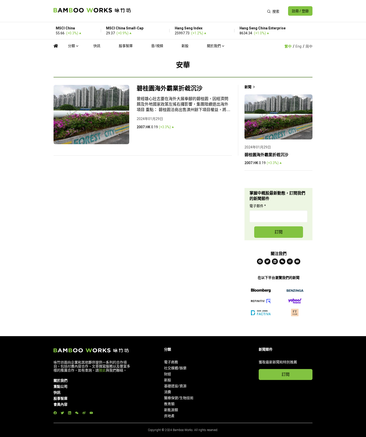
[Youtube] (297, 261)
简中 (308, 46)
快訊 (96, 46)
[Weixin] (282, 261)
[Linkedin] (275, 261)
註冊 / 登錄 (300, 11)
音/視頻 (157, 46)
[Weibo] (290, 261)
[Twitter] (267, 261)
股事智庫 (126, 46)
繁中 (288, 46)
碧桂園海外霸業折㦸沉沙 (169, 88)
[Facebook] (260, 261)
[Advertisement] (199, 10)
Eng (299, 46)
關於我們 (214, 46)
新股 (185, 46)
